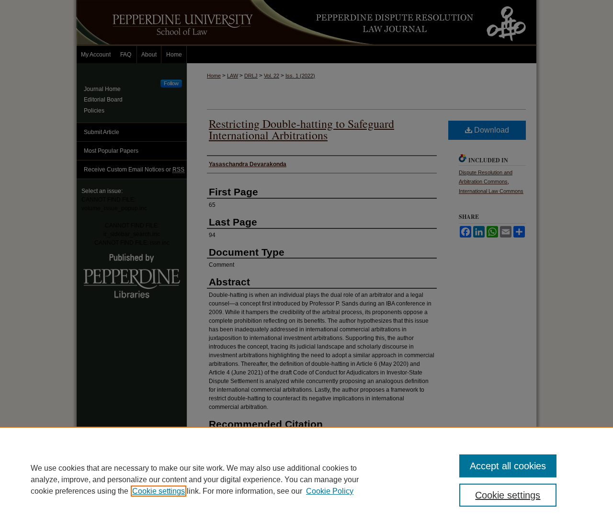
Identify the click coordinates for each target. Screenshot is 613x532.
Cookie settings (158, 491)
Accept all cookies (508, 466)
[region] (306, 479)
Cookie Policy (329, 491)
